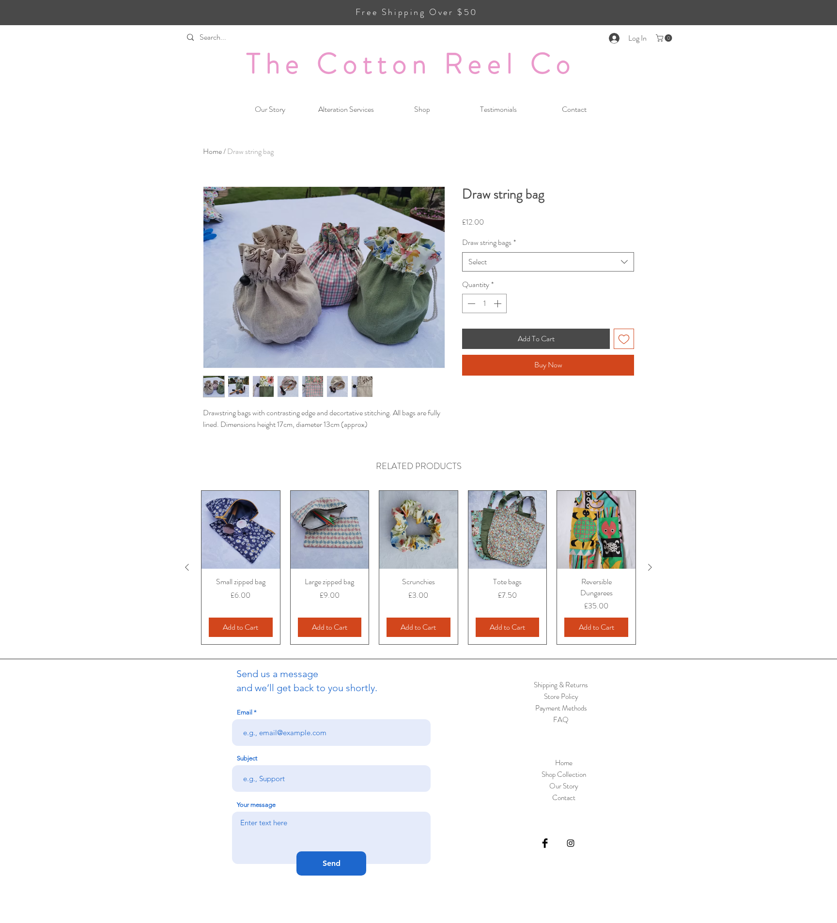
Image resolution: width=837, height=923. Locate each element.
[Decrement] (470, 303)
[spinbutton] (484, 303)
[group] (418, 567)
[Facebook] (545, 843)
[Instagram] (570, 843)
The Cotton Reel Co (411, 63)
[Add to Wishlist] (624, 339)
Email (244, 712)
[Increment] (498, 303)
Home (212, 151)
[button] (665, 38)
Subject (247, 758)
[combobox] (548, 262)
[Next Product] (650, 567)
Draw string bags (489, 242)
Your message (256, 805)
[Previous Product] (187, 567)
